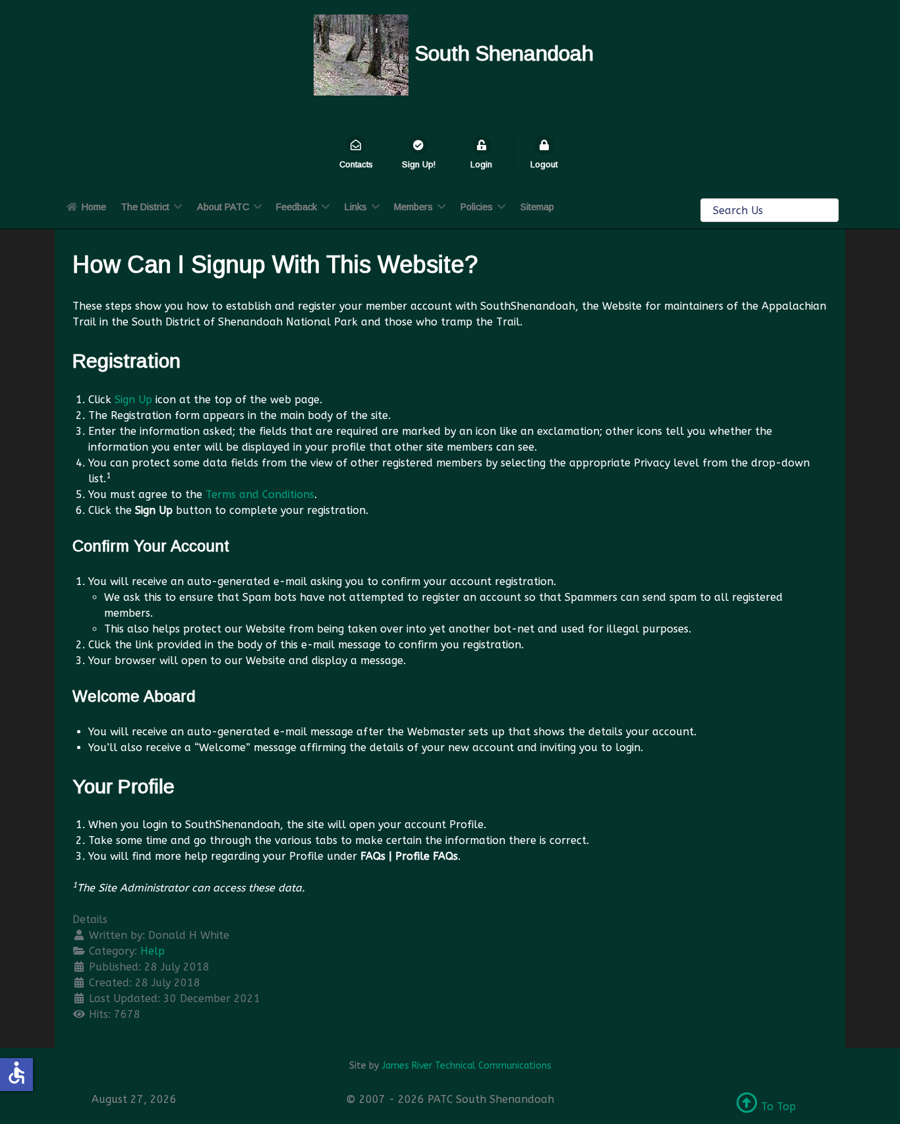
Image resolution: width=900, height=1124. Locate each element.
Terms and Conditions (260, 494)
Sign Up (133, 399)
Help (152, 951)
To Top (777, 1106)
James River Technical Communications (466, 1065)
